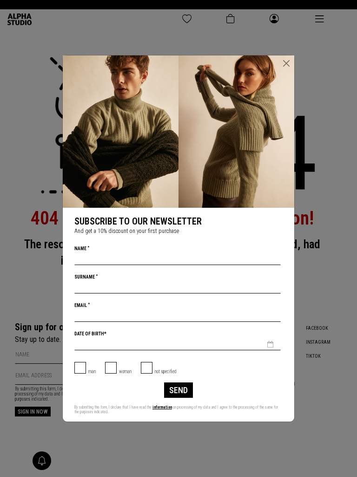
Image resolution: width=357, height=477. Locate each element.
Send (178, 390)
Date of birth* (90, 333)
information (162, 407)
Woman (125, 371)
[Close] (286, 63)
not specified (166, 371)
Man (92, 371)
